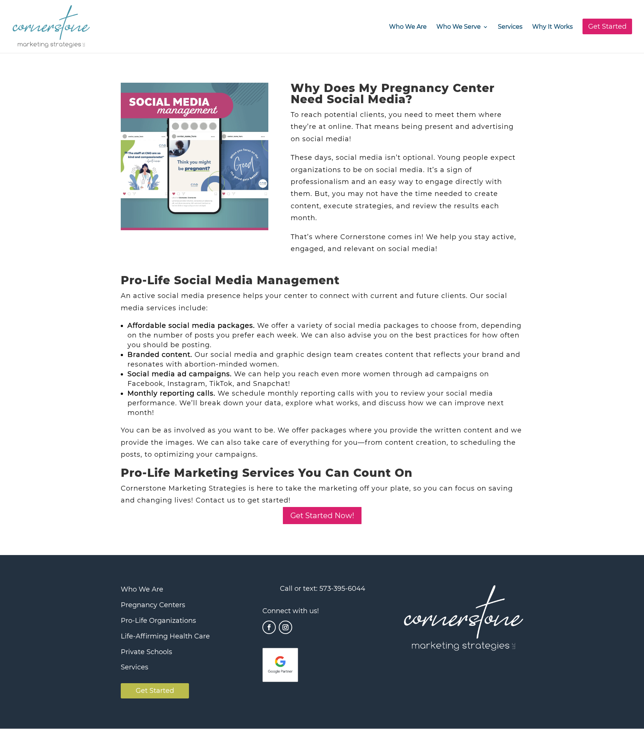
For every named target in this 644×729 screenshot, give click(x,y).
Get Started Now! (322, 515)
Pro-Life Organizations (158, 621)
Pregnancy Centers (153, 605)
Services (510, 27)
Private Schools (146, 652)
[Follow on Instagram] (285, 627)
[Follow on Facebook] (269, 627)
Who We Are (408, 27)
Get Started (155, 691)
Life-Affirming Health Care (165, 636)
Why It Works (552, 27)
